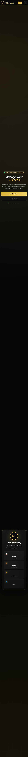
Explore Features (14, 198)
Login (20, 2)
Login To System (14, 193)
